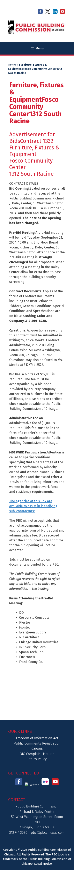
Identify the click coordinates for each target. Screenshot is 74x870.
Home (12, 64)
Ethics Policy (37, 759)
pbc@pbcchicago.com (48, 832)
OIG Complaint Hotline (37, 754)
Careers (37, 748)
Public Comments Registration (37, 743)
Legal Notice (43, 863)
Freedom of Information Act (37, 738)
